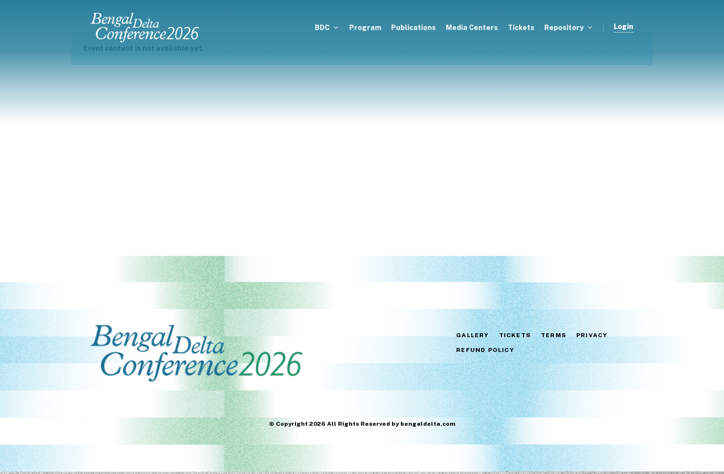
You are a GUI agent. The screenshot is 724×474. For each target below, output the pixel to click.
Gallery (472, 335)
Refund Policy (485, 350)
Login (623, 27)
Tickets (521, 27)
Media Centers (472, 27)
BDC (322, 27)
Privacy (591, 335)
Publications (413, 27)
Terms (553, 335)
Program (365, 27)
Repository (564, 27)
